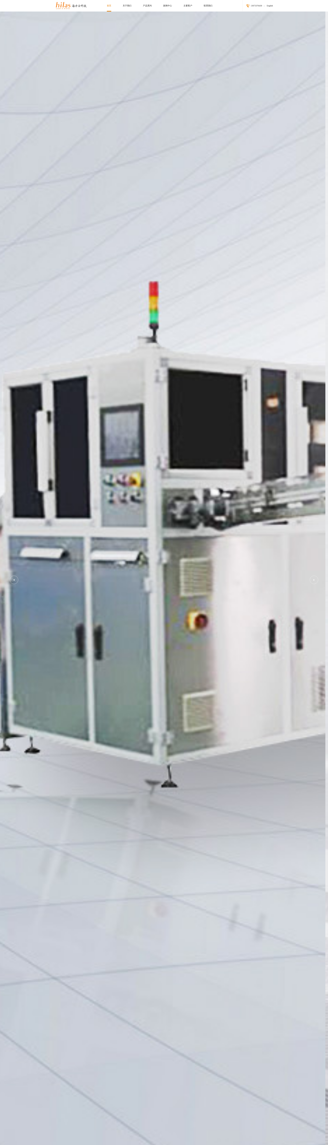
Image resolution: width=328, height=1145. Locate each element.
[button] (314, 580)
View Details (46, 538)
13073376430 (256, 6)
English (270, 6)
